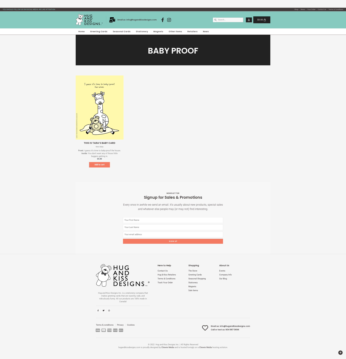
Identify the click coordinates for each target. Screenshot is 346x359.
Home (81, 31)
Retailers (192, 31)
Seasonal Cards (122, 31)
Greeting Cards (98, 31)
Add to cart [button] (99, 164)
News (206, 31)
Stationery (142, 31)
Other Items (175, 31)
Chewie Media (167, 347)
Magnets (158, 31)
